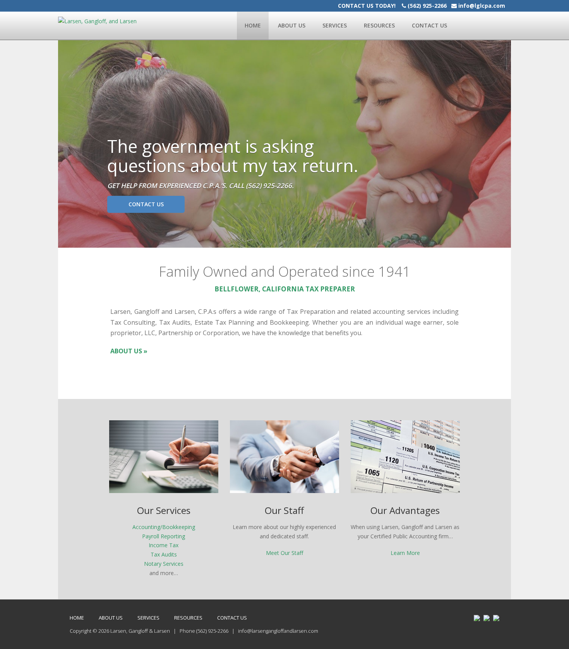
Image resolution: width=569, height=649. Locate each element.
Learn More (405, 553)
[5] (94, 241)
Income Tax (163, 545)
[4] (86, 241)
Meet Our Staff (284, 553)
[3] (79, 241)
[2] (72, 241)
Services (334, 25)
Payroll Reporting (163, 536)
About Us (291, 25)
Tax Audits (164, 554)
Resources (379, 25)
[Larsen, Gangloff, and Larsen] (97, 20)
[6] (101, 241)
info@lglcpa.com (481, 5)
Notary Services (163, 563)
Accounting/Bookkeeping (163, 527)
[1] (64, 241)
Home (253, 25)
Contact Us (429, 25)
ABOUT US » (128, 351)
